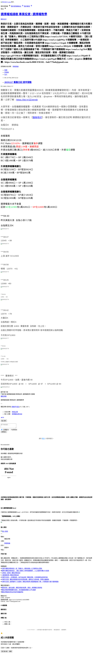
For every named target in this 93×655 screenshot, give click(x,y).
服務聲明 (63, 629)
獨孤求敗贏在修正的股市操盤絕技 (12, 592)
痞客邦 (14, 407)
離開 (10, 651)
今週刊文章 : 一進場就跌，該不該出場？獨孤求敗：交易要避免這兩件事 (24, 577)
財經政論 (16, 66)
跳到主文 (4, 19)
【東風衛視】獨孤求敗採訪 (10, 575)
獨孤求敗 (4, 396)
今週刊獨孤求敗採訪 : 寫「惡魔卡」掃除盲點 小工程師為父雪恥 (21, 568)
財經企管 (15, 412)
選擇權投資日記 (17, 414)
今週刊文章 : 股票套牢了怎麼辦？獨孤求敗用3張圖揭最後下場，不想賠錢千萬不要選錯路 (29, 581)
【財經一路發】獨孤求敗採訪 (10, 573)
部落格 (6, 72)
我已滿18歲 (4, 651)
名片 (5, 74)
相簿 (5, 70)
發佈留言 (3, 432)
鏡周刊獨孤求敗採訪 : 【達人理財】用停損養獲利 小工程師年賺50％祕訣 (25, 570)
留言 (17, 407)
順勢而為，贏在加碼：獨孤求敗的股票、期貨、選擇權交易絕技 (21, 587)
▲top (2, 417)
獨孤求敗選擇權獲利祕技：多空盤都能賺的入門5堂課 (18, 590)
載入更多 (3, 420)
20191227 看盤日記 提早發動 (18, 82)
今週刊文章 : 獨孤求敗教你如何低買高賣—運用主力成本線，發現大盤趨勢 (25, 579)
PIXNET (33, 629)
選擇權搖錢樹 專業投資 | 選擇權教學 (24, 14)
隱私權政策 (57, 629)
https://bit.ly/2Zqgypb (27, 99)
